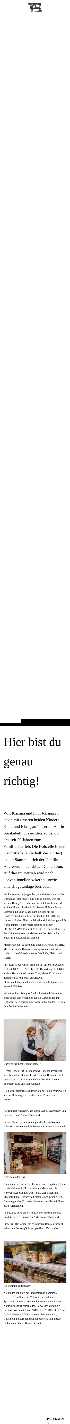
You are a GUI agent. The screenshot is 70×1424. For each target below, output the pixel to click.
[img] (35, 370)
